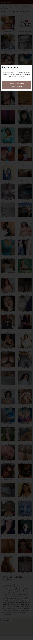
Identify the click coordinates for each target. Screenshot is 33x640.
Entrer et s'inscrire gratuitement (16, 85)
